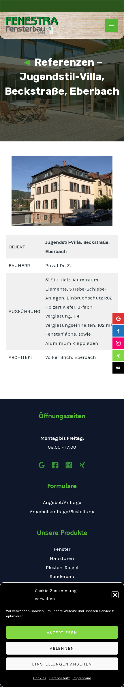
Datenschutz (59, 678)
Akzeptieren (62, 632)
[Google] (41, 465)
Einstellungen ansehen (62, 664)
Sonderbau (62, 576)
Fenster (62, 549)
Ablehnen (62, 648)
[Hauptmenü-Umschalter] (111, 25)
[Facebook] (55, 465)
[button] (115, 595)
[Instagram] (68, 465)
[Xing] (82, 465)
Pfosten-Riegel (62, 567)
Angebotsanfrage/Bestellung (62, 511)
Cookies (39, 678)
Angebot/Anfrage (62, 502)
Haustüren (62, 558)
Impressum (82, 678)
